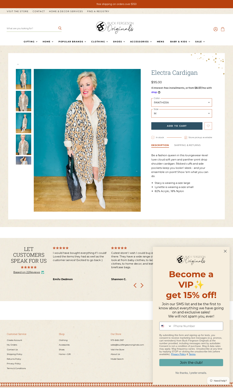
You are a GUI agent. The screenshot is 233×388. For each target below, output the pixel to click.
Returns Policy (14, 359)
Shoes (118, 41)
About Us (115, 354)
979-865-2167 (117, 340)
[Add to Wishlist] (208, 126)
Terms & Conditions (16, 368)
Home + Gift (65, 354)
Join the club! (191, 363)
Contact (39, 11)
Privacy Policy (14, 363)
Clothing (98, 41)
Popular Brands (71, 41)
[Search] (57, 28)
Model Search (117, 359)
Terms (192, 354)
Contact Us (12, 349)
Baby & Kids (179, 41)
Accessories (140, 41)
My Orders (12, 344)
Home (47, 41)
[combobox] (165, 326)
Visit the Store (17, 11)
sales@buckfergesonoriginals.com (127, 344)
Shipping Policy (14, 354)
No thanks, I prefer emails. (191, 373)
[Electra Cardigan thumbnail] (24, 79)
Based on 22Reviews (26, 272)
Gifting (29, 41)
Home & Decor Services (66, 11)
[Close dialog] (225, 251)
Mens (160, 41)
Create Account (14, 340)
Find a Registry (98, 11)
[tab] (160, 145)
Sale (199, 41)
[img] (29, 267)
